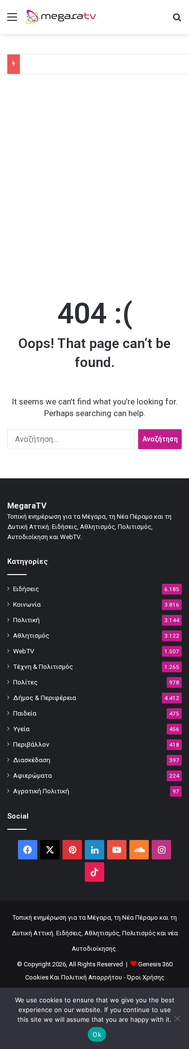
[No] (177, 1018)
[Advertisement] (94, 184)
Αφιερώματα (32, 775)
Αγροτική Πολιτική (41, 791)
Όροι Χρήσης (145, 977)
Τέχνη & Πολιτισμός (43, 666)
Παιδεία (24, 713)
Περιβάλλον (31, 744)
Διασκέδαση (31, 760)
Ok (97, 1034)
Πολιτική (26, 620)
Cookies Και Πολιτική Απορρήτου (73, 977)
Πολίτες (25, 682)
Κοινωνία (27, 604)
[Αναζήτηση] (177, 21)
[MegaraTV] (63, 17)
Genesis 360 (155, 964)
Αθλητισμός (31, 635)
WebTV (23, 651)
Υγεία (21, 729)
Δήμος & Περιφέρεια (44, 697)
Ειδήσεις (26, 589)
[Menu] (12, 21)
